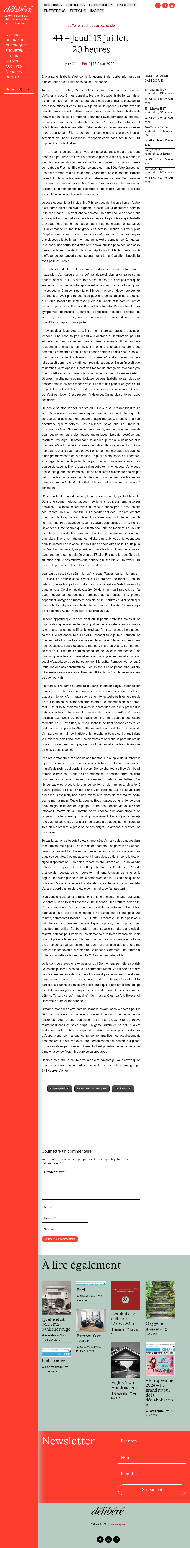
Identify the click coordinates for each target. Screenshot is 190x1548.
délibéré (119, 1330)
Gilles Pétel (80, 64)
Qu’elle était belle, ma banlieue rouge (56, 1324)
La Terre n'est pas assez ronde (91, 26)
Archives (14, 67)
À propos (14, 72)
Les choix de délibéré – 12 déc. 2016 (123, 1319)
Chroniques (16, 46)
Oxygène (154, 1323)
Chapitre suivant (123, 1089)
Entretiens (55, 11)
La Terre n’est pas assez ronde (92, 1089)
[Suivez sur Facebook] (158, 5)
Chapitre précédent (59, 1089)
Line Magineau (54, 1367)
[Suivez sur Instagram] (172, 5)
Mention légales (117, 1524)
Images (12, 62)
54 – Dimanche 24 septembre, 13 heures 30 (158, 131)
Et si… (82, 1290)
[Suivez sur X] (165, 5)
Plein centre (53, 1361)
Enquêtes (14, 51)
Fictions (13, 56)
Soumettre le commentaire (60, 1239)
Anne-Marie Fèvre (55, 1335)
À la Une (13, 35)
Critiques (14, 40)
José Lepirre (156, 1411)
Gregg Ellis (120, 1394)
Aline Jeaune (87, 1296)
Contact (13, 78)
